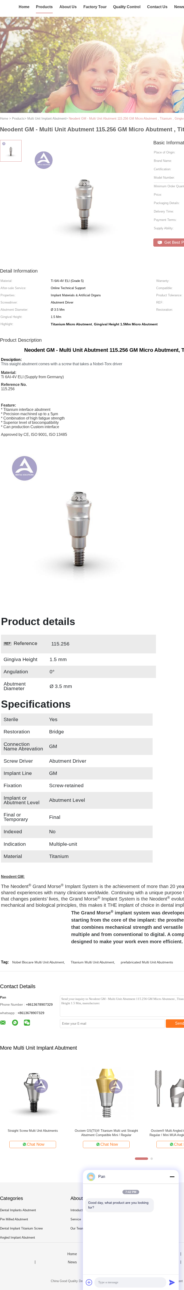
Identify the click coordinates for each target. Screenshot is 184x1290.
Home (24, 7)
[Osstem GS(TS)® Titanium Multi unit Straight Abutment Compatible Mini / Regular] (106, 1092)
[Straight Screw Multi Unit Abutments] (32, 1092)
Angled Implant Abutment (17, 1237)
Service (75, 1219)
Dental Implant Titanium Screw (21, 1228)
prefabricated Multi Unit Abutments (147, 962)
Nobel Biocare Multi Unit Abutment (38, 962)
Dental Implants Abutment (18, 1210)
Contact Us (157, 7)
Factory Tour (95, 7)
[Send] (172, 1282)
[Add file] (89, 1282)
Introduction (78, 1210)
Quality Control (126, 7)
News (72, 1262)
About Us (68, 7)
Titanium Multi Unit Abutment (92, 962)
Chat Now (35, 1144)
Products (44, 7)
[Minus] (172, 1177)
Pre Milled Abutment (14, 1219)
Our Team (77, 1228)
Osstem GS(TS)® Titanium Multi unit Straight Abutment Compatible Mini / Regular (106, 1133)
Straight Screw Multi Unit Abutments (33, 1130)
